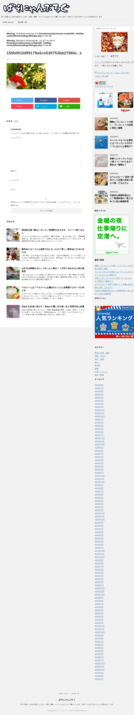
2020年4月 (99, 613)
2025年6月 (99, 422)
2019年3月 (99, 654)
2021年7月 (99, 566)
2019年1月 (99, 660)
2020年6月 (99, 607)
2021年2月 (99, 582)
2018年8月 (99, 676)
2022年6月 (99, 532)
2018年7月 (99, 679)
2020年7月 (99, 604)
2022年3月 (99, 541)
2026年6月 (99, 391)
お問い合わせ (8, 22)
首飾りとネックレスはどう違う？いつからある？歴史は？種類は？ (121, 161)
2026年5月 (99, 394)
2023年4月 (99, 501)
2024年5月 (99, 460)
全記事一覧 (22, 22)
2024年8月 (99, 451)
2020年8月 (99, 601)
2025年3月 (99, 432)
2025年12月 (100, 410)
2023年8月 (99, 488)
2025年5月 (99, 426)
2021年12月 (100, 551)
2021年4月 (99, 576)
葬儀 (96, 369)
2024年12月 (100, 438)
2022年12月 (100, 513)
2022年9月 (99, 523)
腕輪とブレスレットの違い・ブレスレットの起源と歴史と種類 (121, 125)
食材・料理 (99, 375)
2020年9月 (99, 598)
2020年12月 (100, 588)
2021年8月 (99, 563)
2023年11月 (99, 479)
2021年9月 (99, 560)
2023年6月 (99, 494)
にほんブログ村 (101, 76)
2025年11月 (99, 413)
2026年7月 (99, 388)
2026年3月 (99, 401)
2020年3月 (99, 616)
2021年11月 (99, 554)
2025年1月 (99, 435)
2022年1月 (99, 548)
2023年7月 (99, 491)
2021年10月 (100, 557)
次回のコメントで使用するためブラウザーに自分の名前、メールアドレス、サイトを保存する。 (45, 203)
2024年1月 (99, 473)
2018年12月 (100, 663)
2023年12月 (100, 476)
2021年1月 (99, 585)
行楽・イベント (101, 372)
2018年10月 (100, 670)
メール (14, 180)
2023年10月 (100, 482)
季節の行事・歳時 (102, 353)
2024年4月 (99, 463)
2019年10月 (100, 632)
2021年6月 (99, 570)
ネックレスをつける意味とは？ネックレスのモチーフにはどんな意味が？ (121, 143)
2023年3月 (99, 504)
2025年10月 (100, 416)
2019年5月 (99, 648)
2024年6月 (99, 457)
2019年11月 (99, 629)
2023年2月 (99, 507)
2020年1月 (99, 623)
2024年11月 (99, 441)
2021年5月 (99, 573)
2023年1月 (99, 510)
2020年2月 (99, 620)
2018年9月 (99, 673)
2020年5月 (99, 610)
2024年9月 (99, 448)
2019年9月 (99, 635)
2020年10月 (100, 595)
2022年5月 (99, 535)
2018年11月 (99, 666)
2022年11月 (99, 516)
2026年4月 (99, 397)
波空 (16, 121)
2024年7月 (99, 454)
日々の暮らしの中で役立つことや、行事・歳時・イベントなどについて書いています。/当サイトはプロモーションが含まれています (67, 704)
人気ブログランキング (104, 86)
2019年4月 (99, 651)
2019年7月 (99, 641)
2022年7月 (99, 529)
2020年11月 (99, 591)
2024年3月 (99, 466)
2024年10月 (100, 444)
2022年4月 (99, 538)
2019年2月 (99, 657)
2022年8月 (99, 526)
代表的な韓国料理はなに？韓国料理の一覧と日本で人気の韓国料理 (121, 198)
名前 (13, 171)
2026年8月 (99, 385)
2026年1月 (99, 407)
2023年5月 (99, 498)
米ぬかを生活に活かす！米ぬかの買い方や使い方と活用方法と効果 (53, 306)
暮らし (97, 362)
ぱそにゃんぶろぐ (67, 700)
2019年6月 (99, 645)
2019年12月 (100, 626)
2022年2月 (99, 544)
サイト (13, 190)
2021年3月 (99, 579)
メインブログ (101, 62)
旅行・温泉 (99, 359)
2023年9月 (99, 485)
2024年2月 (99, 469)
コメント (15, 138)
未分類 (97, 365)
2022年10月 (100, 519)
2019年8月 (99, 638)
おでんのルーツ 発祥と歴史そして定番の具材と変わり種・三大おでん (121, 180)
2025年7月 (99, 419)
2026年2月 (99, 404)
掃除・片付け (100, 356)
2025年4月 (99, 429)
